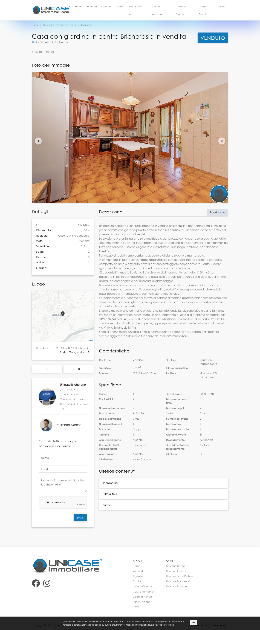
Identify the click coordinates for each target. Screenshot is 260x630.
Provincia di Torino (66, 24)
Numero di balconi (110, 423)
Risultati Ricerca (43, 51)
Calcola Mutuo (181, 10)
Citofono (171, 453)
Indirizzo (171, 373)
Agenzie (106, 6)
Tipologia (171, 359)
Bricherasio (86, 24)
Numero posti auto (177, 429)
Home (78, 6)
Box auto (104, 429)
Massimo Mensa (69, 425)
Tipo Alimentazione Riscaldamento (177, 446)
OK (193, 622)
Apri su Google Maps (73, 352)
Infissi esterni (106, 459)
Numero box (173, 423)
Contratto (105, 359)
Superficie (105, 367)
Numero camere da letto (178, 401)
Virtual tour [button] (110, 493)
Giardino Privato (176, 434)
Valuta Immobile (157, 10)
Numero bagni (175, 408)
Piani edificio (106, 399)
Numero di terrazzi (177, 418)
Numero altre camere (112, 408)
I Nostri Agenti (203, 10)
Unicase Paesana (177, 586)
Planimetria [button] (110, 482)
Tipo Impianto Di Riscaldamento (109, 446)
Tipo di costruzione (110, 418)
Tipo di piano (174, 393)
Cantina (104, 434)
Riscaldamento (175, 439)
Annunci (47, 24)
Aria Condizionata (110, 439)
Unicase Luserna (176, 571)
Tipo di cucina (107, 413)
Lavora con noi (136, 10)
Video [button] (107, 505)
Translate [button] (216, 212)
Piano (102, 393)
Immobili (92, 6)
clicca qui (169, 625)
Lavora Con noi (142, 586)
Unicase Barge (175, 565)
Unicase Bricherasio (178, 581)
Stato (169, 413)
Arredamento (107, 453)
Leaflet (90, 340)
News (222, 6)
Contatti (120, 6)
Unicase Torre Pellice (179, 576)
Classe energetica (177, 367)
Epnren (103, 373)
